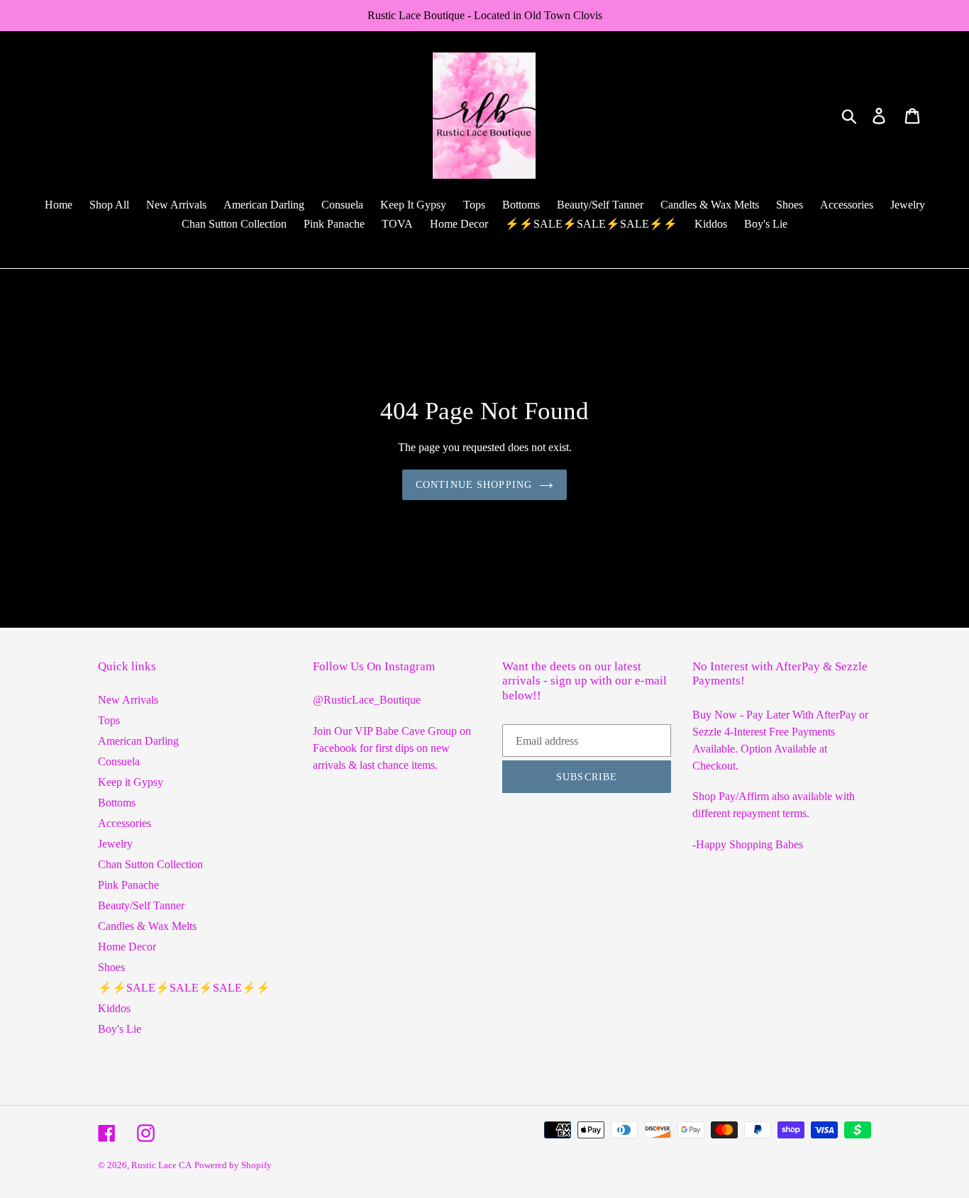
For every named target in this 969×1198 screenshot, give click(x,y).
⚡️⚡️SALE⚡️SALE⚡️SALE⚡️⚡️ (184, 988)
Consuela (119, 761)
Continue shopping (474, 484)
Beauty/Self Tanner (141, 905)
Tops (109, 720)
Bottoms (116, 803)
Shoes (111, 967)
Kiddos (114, 1008)
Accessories (124, 823)
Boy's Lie (119, 1029)
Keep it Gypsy (130, 782)
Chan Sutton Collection (150, 864)
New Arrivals (128, 700)
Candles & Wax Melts (147, 926)
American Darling (138, 741)
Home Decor (127, 947)
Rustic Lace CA (161, 1165)
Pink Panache (128, 885)
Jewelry (115, 844)
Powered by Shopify (233, 1165)
